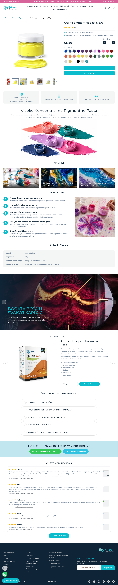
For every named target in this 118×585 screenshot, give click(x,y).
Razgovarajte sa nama (77, 451)
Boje (5, 555)
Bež (82, 61)
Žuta (82, 56)
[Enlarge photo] (106, 489)
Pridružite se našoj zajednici (12, 1)
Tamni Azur (74, 51)
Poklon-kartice (8, 570)
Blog (91, 6)
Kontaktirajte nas (60, 9)
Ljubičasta (99, 51)
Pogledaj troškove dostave (75, 35)
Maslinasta (99, 56)
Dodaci (5, 564)
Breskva (74, 56)
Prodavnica (32, 6)
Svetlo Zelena (103, 56)
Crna (78, 61)
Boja (69, 47)
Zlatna (70, 61)
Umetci (6, 558)
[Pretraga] (105, 8)
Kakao (91, 56)
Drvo (95, 56)
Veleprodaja (30, 566)
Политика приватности (56, 553)
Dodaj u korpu (89, 384)
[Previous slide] (5, 363)
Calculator (29, 555)
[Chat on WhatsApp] (4, 574)
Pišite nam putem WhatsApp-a (46, 451)
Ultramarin (78, 51)
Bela (74, 61)
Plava (70, 51)
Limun (78, 56)
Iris (82, 51)
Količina (106, 39)
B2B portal (64, 6)
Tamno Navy (66, 51)
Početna (6, 18)
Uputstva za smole (32, 558)
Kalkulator (44, 6)
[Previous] (4, 302)
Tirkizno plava (86, 61)
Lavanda (95, 51)
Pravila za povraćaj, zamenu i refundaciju (58, 556)
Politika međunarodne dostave (56, 567)
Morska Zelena (111, 56)
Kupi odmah (89, 73)
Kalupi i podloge (9, 561)
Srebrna (66, 61)
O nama (54, 6)
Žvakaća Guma (103, 51)
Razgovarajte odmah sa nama (21, 101)
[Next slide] (112, 363)
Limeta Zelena (107, 56)
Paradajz (111, 51)
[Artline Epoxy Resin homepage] (10, 8)
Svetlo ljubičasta (91, 51)
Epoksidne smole (9, 553)
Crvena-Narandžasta (66, 56)
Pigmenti (23, 18)
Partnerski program (79, 6)
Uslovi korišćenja (54, 560)
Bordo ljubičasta (86, 51)
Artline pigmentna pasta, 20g (24, 478)
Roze (107, 51)
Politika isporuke (54, 563)
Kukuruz (86, 56)
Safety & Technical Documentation (32, 562)
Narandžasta (70, 56)
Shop (14, 18)
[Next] (114, 302)
